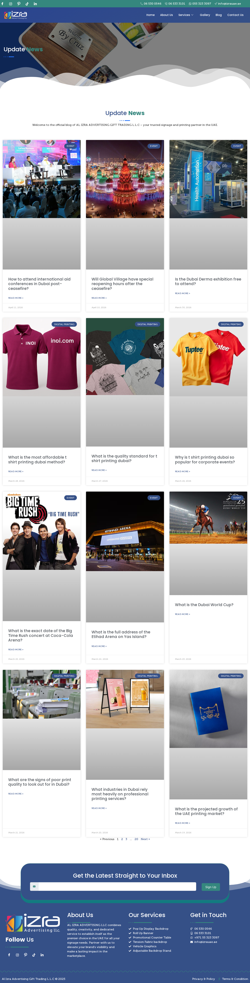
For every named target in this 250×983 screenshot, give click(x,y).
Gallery (205, 15)
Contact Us (235, 15)
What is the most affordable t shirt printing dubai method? (37, 459)
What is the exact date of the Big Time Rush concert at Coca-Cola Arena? (40, 635)
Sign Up (210, 887)
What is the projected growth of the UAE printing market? (206, 811)
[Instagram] (12, 3)
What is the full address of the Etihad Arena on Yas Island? (121, 634)
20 (136, 839)
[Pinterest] (20, 3)
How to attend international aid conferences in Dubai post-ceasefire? (39, 283)
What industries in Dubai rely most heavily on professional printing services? (120, 794)
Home (150, 15)
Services (184, 15)
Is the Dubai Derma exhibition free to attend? (208, 281)
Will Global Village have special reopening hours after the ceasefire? (122, 283)
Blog (219, 15)
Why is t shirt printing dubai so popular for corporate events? (205, 459)
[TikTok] (28, 3)
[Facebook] (3, 3)
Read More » (15, 298)
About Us (166, 15)
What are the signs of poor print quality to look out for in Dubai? (39, 782)
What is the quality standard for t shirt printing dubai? (124, 458)
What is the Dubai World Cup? (204, 604)
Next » (145, 839)
